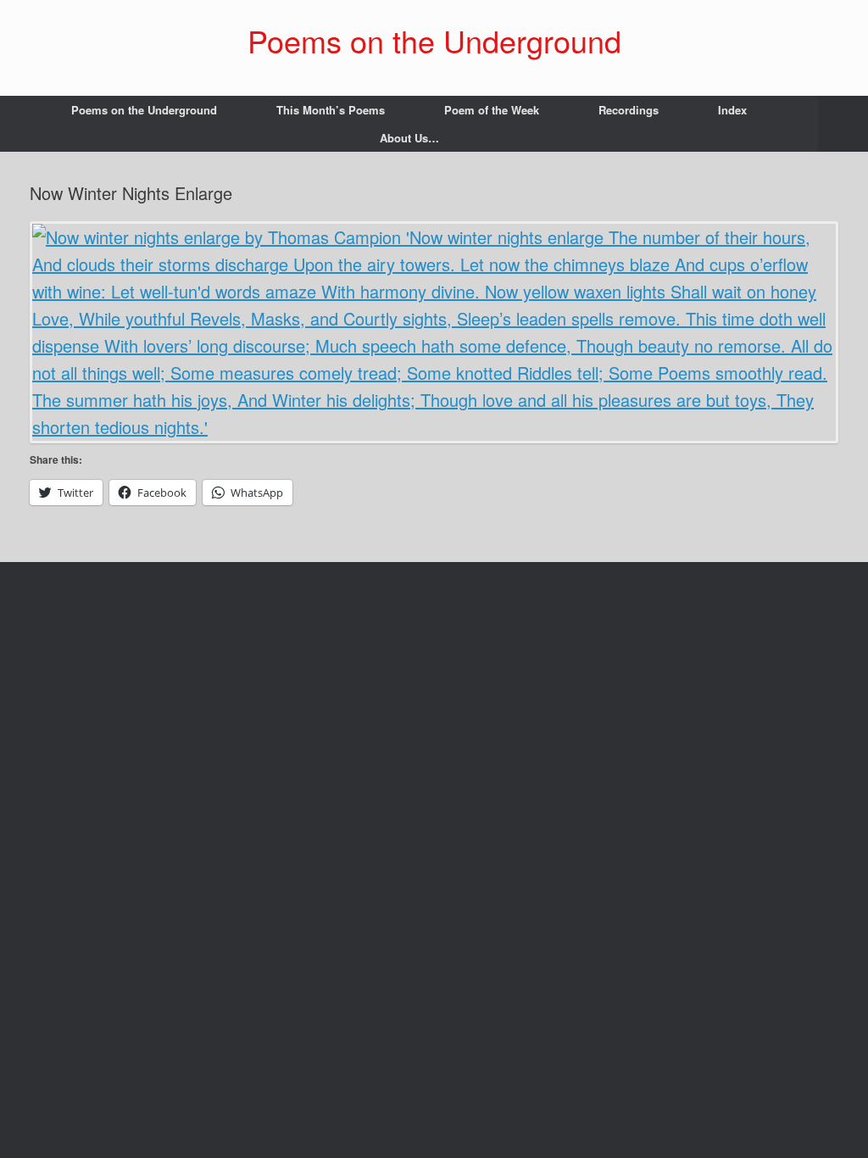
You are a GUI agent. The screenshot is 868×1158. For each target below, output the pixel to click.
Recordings (628, 110)
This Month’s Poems (330, 110)
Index (732, 110)
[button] (843, 124)
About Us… (409, 138)
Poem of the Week (491, 110)
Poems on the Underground (144, 110)
